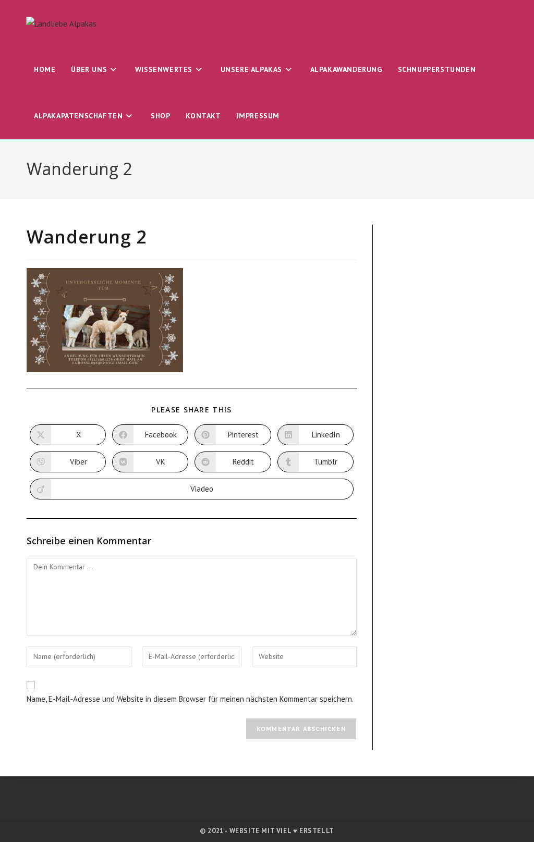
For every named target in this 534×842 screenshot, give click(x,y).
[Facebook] (245, 803)
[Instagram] (267, 803)
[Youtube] (290, 803)
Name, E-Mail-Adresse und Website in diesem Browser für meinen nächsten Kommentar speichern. (190, 699)
